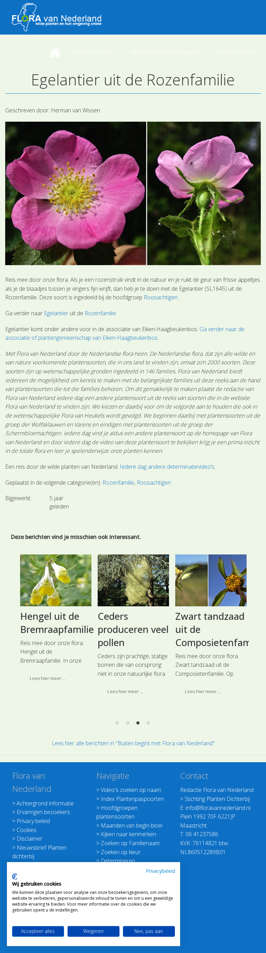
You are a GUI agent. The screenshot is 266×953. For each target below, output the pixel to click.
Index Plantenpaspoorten (132, 799)
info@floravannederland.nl (218, 808)
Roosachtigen (161, 297)
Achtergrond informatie (45, 803)
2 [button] (127, 722)
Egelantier (56, 313)
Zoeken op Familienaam (130, 843)
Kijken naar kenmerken (128, 834)
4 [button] (148, 722)
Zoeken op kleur (121, 852)
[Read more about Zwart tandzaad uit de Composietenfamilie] (211, 580)
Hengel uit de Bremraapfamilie (57, 623)
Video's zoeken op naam (131, 790)
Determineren (118, 861)
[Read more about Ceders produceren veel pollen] (133, 580)
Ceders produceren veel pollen (133, 629)
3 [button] (138, 722)
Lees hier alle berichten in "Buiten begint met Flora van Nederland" (133, 743)
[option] (56, 620)
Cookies (26, 830)
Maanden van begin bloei (131, 825)
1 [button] (117, 722)
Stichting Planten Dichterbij (217, 799)
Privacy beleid (33, 821)
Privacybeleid (160, 871)
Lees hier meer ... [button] (47, 678)
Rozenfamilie (100, 313)
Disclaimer (29, 838)
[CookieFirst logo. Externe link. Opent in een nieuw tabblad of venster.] (14, 876)
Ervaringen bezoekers (43, 812)
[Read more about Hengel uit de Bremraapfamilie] (55, 580)
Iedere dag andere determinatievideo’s (167, 466)
